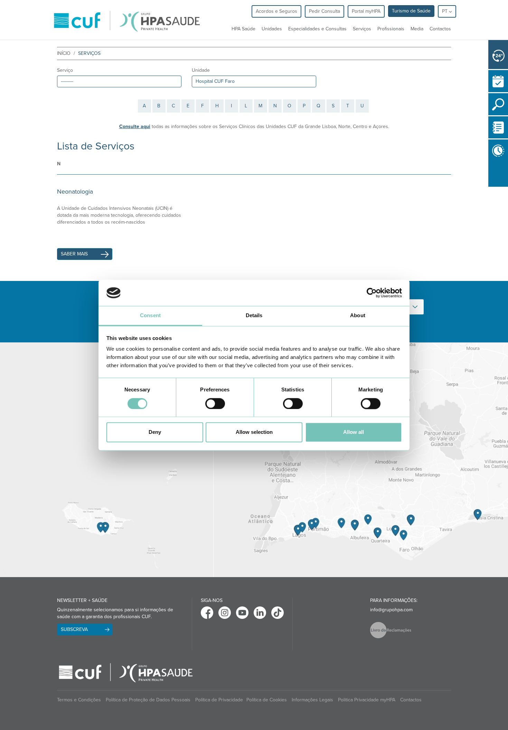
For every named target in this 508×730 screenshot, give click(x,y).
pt (445, 11)
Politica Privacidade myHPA (366, 700)
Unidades (272, 29)
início (63, 53)
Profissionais (390, 29)
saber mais (74, 254)
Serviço (65, 70)
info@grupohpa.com (391, 610)
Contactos (440, 29)
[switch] (215, 403)
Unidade (201, 70)
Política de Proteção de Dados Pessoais (148, 700)
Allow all (353, 432)
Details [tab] (254, 316)
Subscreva (74, 629)
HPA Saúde (243, 29)
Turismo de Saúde (411, 11)
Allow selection (254, 432)
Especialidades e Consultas (317, 29)
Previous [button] (490, 190)
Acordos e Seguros (276, 11)
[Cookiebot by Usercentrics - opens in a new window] (371, 293)
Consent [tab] (150, 316)
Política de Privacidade (219, 700)
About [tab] (357, 316)
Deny (155, 432)
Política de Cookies (266, 700)
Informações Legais (312, 700)
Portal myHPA (366, 11)
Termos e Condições (79, 700)
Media (417, 29)
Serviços (362, 29)
